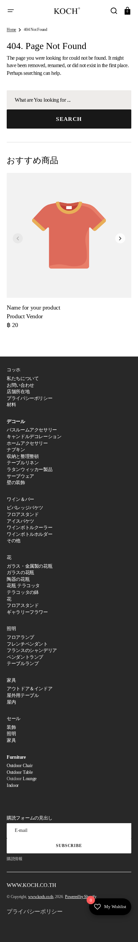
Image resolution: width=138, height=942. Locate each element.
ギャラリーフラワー (27, 612)
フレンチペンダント (27, 644)
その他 (13, 540)
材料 (11, 404)
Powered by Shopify (80, 896)
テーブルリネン (23, 462)
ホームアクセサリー (27, 443)
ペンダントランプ (25, 657)
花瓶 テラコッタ (23, 585)
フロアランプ (20, 637)
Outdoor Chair (19, 765)
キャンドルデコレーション (34, 436)
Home (11, 29)
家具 (11, 740)
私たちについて (23, 378)
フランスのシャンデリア (32, 650)
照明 (11, 733)
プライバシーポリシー (29, 398)
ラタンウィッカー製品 (29, 469)
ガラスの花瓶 (20, 572)
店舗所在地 (18, 391)
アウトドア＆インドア (29, 688)
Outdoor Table (19, 772)
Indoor (13, 785)
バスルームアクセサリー (32, 429)
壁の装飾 (16, 482)
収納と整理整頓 (23, 456)
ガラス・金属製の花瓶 (29, 566)
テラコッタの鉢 (23, 592)
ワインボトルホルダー (29, 534)
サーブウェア (20, 476)
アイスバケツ (20, 521)
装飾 (11, 727)
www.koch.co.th (40, 896)
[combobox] (69, 99)
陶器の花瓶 (18, 579)
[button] (10, 10)
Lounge (30, 778)
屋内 (11, 702)
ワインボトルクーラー (29, 527)
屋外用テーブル (23, 695)
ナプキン (16, 449)
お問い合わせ (20, 385)
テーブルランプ (23, 663)
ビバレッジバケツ (25, 507)
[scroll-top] (123, 927)
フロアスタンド (23, 514)
